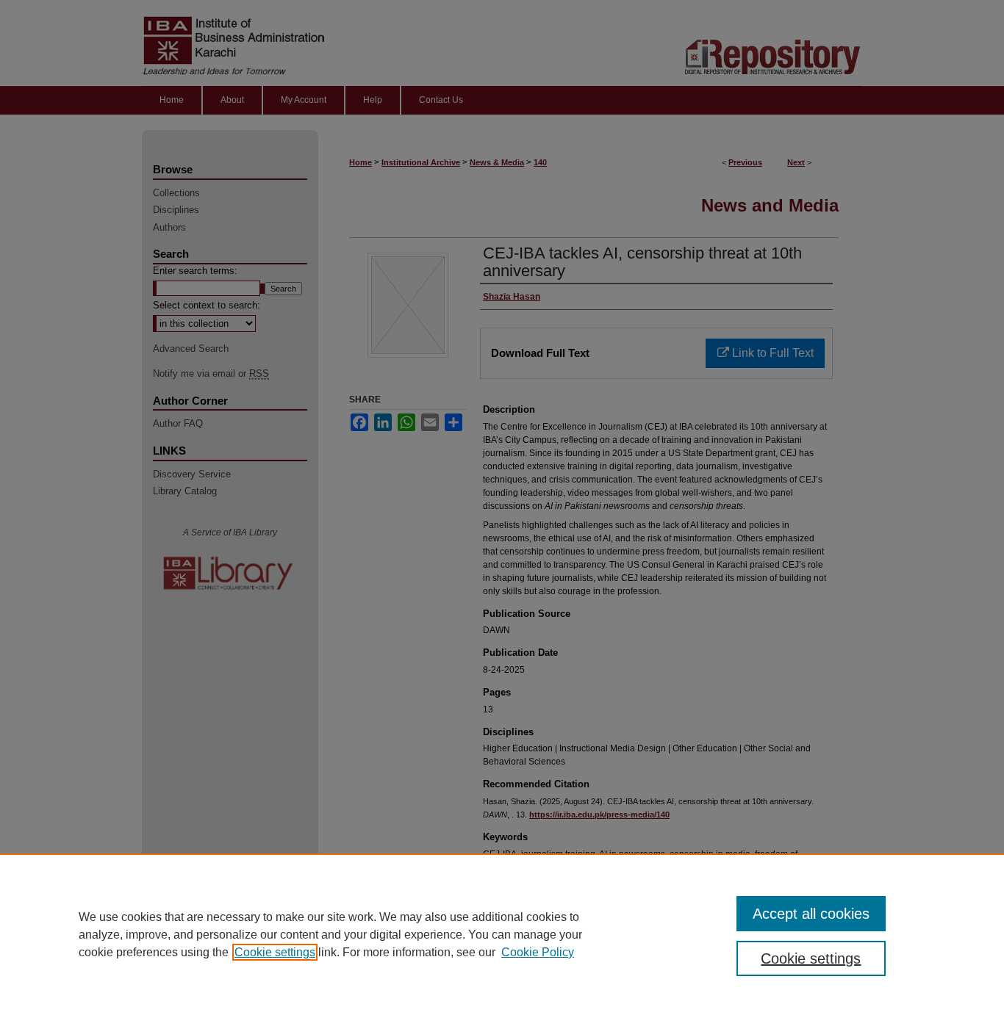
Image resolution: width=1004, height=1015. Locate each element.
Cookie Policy (537, 952)
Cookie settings (274, 952)
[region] (502, 934)
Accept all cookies (811, 914)
